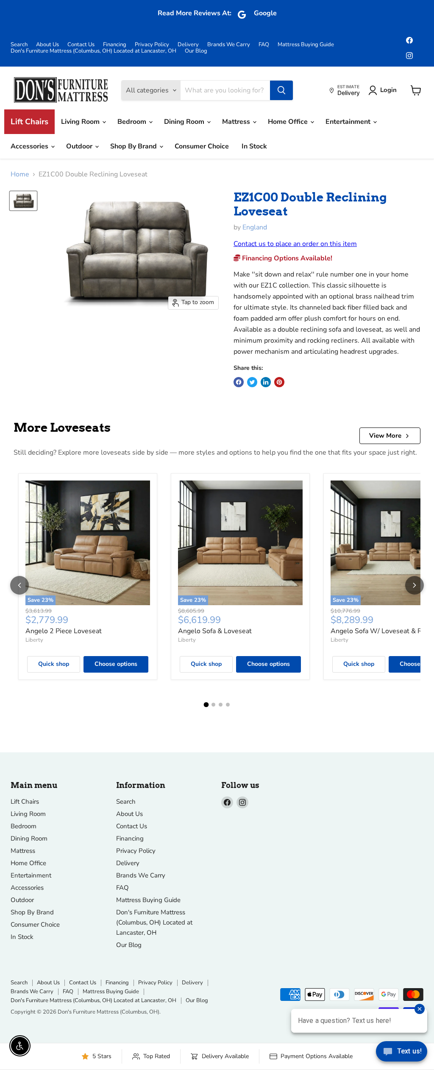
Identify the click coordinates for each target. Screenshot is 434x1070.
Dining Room (185, 121)
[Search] (281, 90)
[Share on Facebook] (239, 382)
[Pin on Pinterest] (279, 382)
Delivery (188, 45)
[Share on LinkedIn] (266, 382)
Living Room (81, 121)
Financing (114, 45)
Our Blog (196, 51)
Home (20, 174)
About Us (47, 45)
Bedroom (132, 121)
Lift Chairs (29, 121)
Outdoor (80, 146)
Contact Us (81, 45)
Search (19, 45)
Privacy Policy (152, 45)
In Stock (254, 146)
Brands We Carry (228, 45)
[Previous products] (19, 585)
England (254, 227)
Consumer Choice (202, 146)
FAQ (264, 45)
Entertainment (349, 121)
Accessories (30, 146)
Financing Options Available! (286, 258)
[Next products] (414, 585)
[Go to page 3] (221, 705)
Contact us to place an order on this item (295, 244)
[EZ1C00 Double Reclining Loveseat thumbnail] (23, 201)
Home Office (288, 121)
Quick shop (53, 664)
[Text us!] (401, 1053)
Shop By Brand (134, 146)
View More (385, 435)
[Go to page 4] (228, 705)
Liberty (34, 640)
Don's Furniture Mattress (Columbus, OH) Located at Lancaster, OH (93, 51)
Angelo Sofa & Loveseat (215, 631)
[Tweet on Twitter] (252, 382)
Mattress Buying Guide (306, 45)
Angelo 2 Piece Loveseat (63, 631)
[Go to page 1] (206, 704)
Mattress (237, 121)
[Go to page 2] (213, 705)
